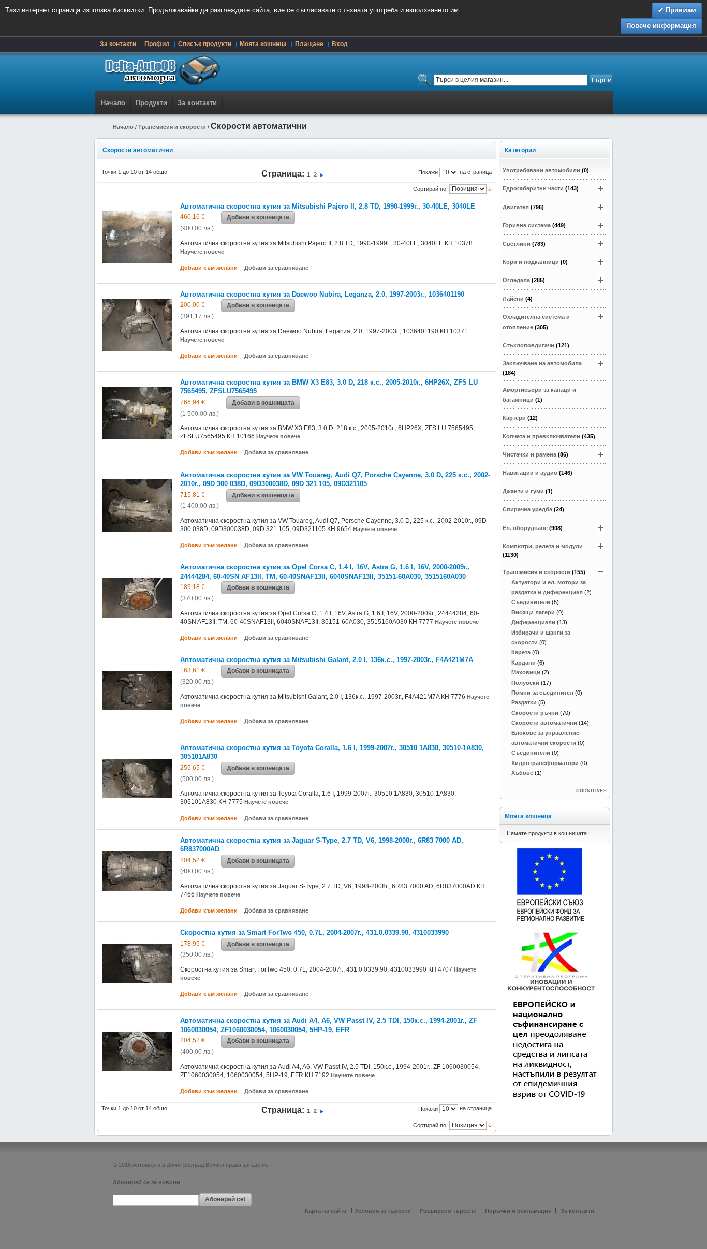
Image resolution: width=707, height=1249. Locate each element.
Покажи (428, 172)
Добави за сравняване (276, 268)
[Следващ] (321, 174)
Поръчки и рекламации (518, 1211)
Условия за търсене (383, 1211)
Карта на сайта (326, 1211)
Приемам (680, 10)
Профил (157, 44)
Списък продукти (204, 44)
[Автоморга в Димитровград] (159, 72)
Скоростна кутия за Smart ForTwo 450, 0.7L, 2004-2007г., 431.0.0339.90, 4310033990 (314, 932)
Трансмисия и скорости (172, 127)
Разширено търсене (448, 1211)
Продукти (151, 103)
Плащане (309, 44)
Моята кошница (263, 44)
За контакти (118, 44)
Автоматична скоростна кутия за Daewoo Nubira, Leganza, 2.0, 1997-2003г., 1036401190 (322, 294)
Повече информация (661, 26)
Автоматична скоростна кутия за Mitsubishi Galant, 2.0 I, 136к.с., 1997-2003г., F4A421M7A (326, 660)
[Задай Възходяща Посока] (490, 188)
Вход (340, 44)
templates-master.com (355, 1165)
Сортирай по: (430, 189)
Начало (113, 103)
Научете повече (202, 251)
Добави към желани (209, 268)
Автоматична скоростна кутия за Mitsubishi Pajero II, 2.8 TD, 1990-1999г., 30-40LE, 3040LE (327, 206)
